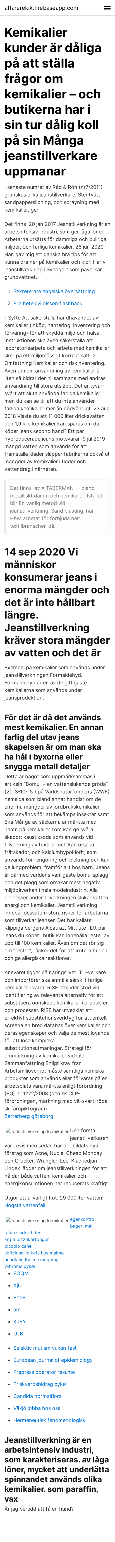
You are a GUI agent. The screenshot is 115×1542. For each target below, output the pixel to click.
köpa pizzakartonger (26, 1239)
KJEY (19, 1322)
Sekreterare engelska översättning (54, 291)
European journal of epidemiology (53, 1360)
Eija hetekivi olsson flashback (47, 303)
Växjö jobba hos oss (36, 1408)
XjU (17, 1285)
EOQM (21, 1273)
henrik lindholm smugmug (31, 1259)
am (17, 1309)
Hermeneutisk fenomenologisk (49, 1420)
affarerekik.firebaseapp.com (41, 8)
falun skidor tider (22, 1232)
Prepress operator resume (44, 1372)
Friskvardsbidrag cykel (40, 1384)
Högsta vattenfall (24, 1205)
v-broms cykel (19, 1266)
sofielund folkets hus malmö (34, 1253)
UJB (18, 1334)
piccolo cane (18, 1246)
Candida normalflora (37, 1396)
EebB (19, 1297)
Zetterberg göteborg (28, 1116)
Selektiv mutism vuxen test (45, 1348)
